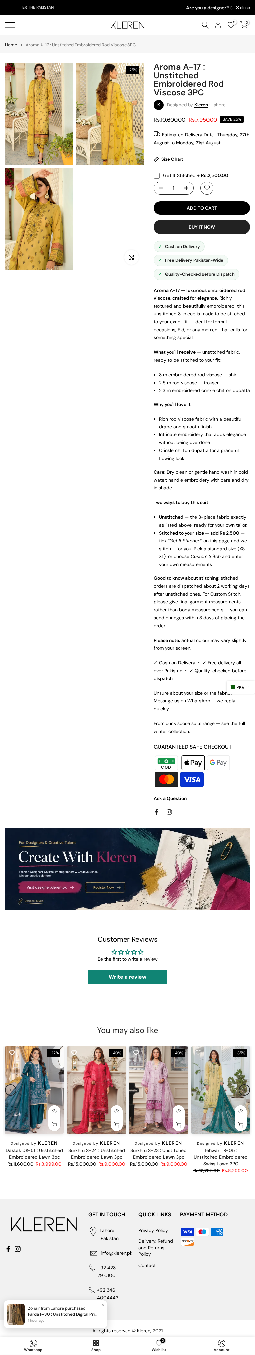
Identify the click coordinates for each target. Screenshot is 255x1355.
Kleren (201, 105)
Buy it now (202, 227)
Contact (147, 1265)
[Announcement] (127, 8)
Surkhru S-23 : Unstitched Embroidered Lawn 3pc (158, 1153)
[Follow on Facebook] (157, 812)
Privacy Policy (153, 1230)
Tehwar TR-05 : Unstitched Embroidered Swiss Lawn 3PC (221, 1157)
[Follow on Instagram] (169, 812)
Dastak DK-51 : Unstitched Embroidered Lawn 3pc (34, 1153)
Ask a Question (170, 798)
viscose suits (187, 723)
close (13, 8)
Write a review (127, 976)
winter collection (171, 731)
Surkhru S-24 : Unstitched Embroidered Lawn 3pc (96, 1153)
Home (11, 45)
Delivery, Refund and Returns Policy (155, 1247)
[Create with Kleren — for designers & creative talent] (127, 869)
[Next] (244, 1090)
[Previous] (10, 1090)
